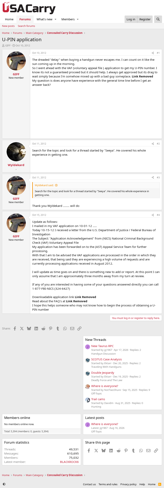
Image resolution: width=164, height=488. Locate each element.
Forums (25, 19)
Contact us (89, 484)
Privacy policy (128, 484)
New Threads (95, 339)
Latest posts (94, 417)
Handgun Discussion (103, 353)
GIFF (8, 45)
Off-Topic (96, 393)
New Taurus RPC (102, 346)
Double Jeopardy (102, 373)
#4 (158, 215)
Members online (17, 417)
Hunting (96, 406)
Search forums (26, 26)
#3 (158, 177)
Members (68, 19)
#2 (158, 143)
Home (9, 19)
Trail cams (98, 399)
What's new (44, 19)
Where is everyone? (104, 386)
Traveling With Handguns (106, 367)
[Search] (158, 19)
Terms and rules (108, 484)
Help (142, 484)
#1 (158, 53)
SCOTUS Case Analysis (106, 359)
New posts (8, 26)
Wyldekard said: (44, 185)
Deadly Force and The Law (106, 380)
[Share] (152, 53)
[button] (55, 19)
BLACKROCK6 (69, 462)
